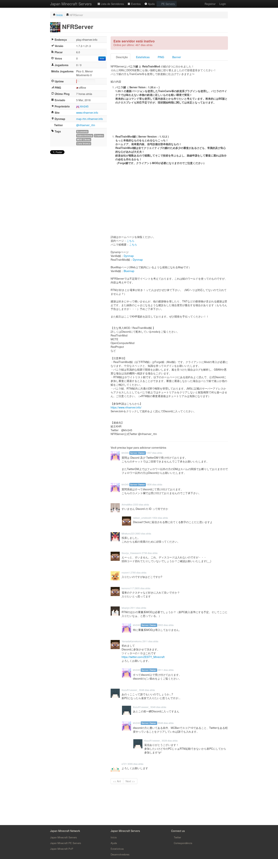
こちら (130, 241)
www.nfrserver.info (87, 112)
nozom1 (126, 572)
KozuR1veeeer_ (130, 690)
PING (160, 57)
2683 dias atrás (143, 533)
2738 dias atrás (150, 553)
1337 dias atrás (154, 452)
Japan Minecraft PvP (61, 848)
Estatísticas (142, 57)
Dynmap (129, 256)
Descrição (121, 57)
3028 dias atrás (170, 740)
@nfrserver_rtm (85, 125)
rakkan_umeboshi (142, 517)
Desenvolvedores (120, 854)
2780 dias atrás (138, 572)
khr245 (84, 106)
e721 (124, 763)
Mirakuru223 (128, 533)
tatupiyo (126, 607)
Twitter (177, 837)
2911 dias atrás (138, 607)
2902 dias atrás (166, 625)
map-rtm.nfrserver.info (89, 119)
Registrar (210, 4)
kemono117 (128, 588)
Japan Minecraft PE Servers (65, 843)
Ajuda (151, 4)
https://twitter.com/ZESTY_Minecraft (143, 657)
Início (114, 837)
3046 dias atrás (147, 690)
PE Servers (168, 4)
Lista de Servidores (112, 4)
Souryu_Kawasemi (131, 553)
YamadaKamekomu (132, 641)
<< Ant (117, 781)
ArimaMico (127, 504)
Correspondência (182, 843)
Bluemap (129, 271)
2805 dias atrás (142, 588)
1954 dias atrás (160, 517)
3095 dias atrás (135, 763)
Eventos (135, 4)
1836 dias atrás (154, 484)
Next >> (130, 781)
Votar (102, 58)
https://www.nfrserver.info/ (126, 407)
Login (222, 4)
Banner (176, 57)
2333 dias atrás (141, 504)
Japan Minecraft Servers (71, 3)
